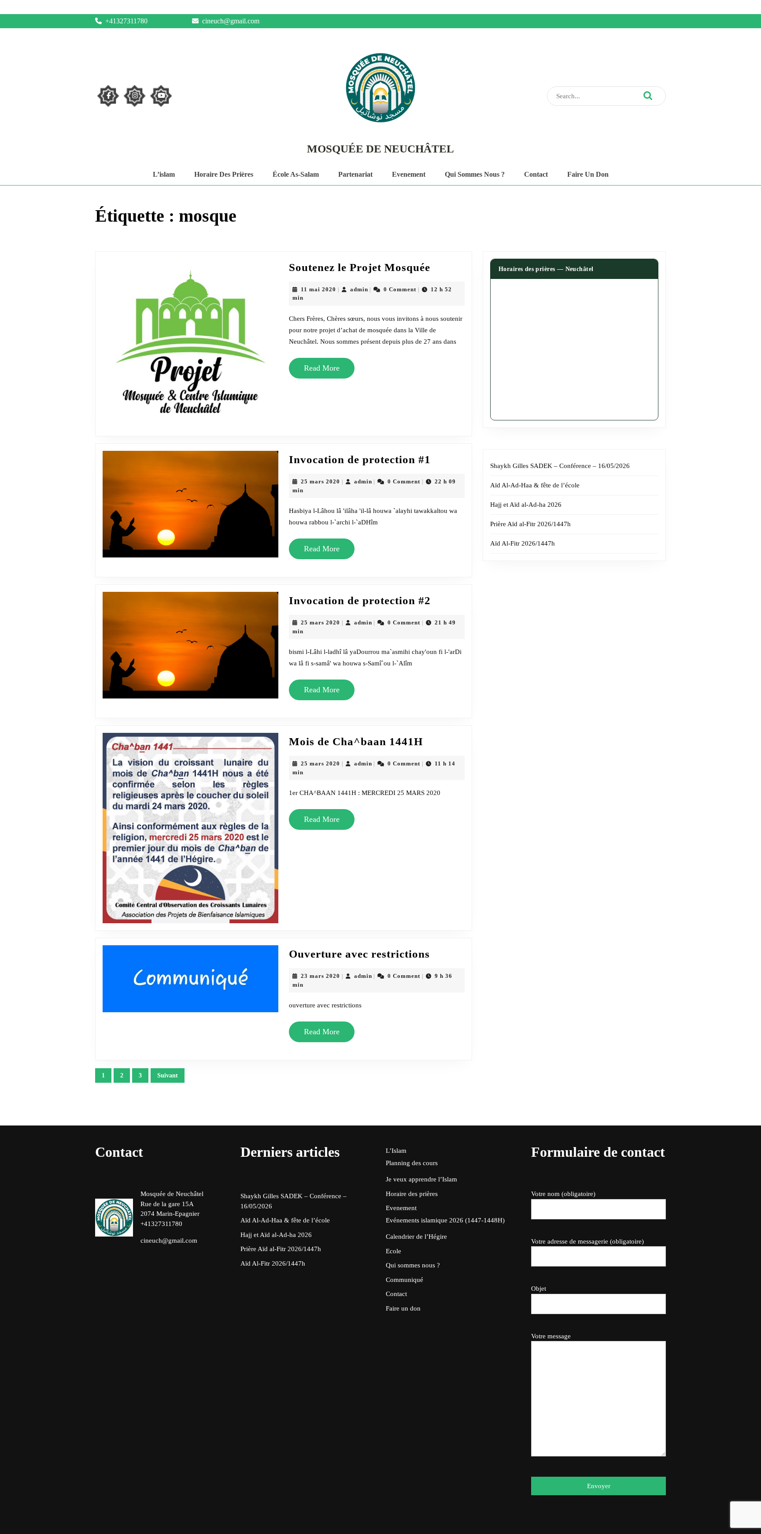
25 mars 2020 (320, 481)
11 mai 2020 (318, 289)
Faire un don (588, 174)
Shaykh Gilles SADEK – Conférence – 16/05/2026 (560, 465)
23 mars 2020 (320, 976)
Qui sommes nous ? (475, 174)
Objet (538, 1288)
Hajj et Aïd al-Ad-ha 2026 (526, 504)
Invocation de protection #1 (360, 459)
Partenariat (355, 174)
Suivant (167, 1075)
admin (359, 289)
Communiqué (404, 1279)
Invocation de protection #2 (360, 600)
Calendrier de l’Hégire (416, 1236)
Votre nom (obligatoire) (563, 1193)
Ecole (393, 1251)
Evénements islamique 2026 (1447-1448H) (445, 1220)
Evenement (408, 174)
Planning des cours (412, 1162)
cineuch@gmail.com (230, 21)
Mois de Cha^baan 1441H (356, 741)
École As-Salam (296, 174)
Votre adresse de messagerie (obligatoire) (587, 1241)
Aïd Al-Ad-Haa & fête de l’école (535, 485)
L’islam (164, 174)
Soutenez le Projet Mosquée (359, 267)
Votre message (551, 1336)
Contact (536, 174)
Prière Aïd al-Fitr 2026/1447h (530, 523)
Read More (325, 371)
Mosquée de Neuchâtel (380, 149)
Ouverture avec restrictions (359, 954)
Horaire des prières (223, 174)
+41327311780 (126, 21)
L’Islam (396, 1150)
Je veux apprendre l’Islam (421, 1179)
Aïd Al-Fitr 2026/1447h (522, 543)
